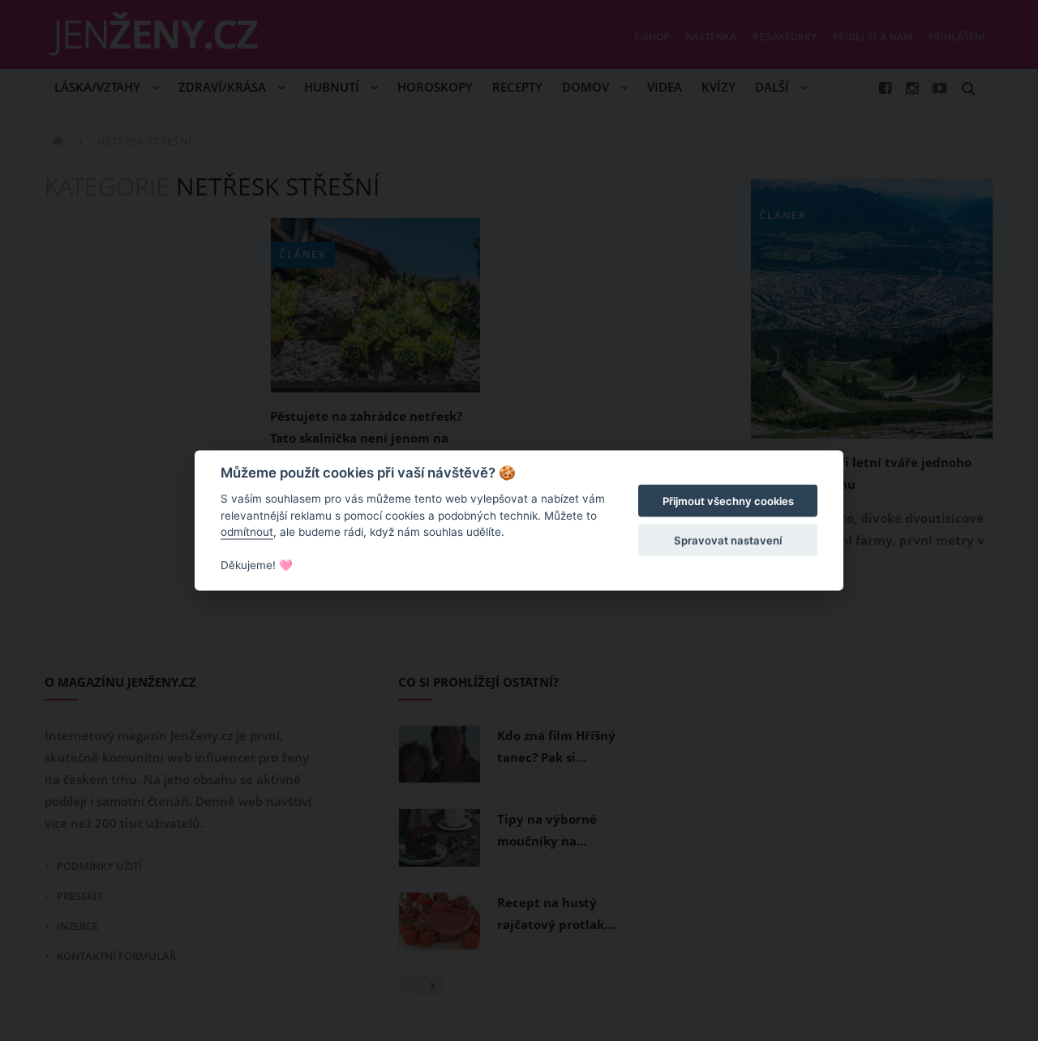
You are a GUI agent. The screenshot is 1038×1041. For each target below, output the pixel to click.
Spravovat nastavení (728, 539)
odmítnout (247, 531)
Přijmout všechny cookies (728, 501)
